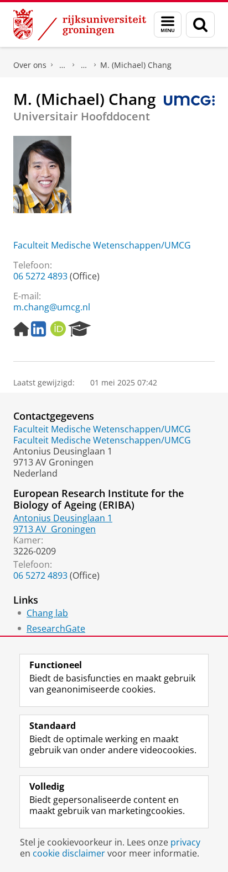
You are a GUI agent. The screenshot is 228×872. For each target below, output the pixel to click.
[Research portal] (79, 329)
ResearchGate (56, 628)
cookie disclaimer (69, 853)
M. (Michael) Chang (136, 65)
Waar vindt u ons (84, 65)
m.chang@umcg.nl (51, 307)
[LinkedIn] (38, 329)
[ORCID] (58, 329)
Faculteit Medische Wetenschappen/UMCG (102, 245)
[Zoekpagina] (200, 25)
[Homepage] (21, 329)
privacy (185, 842)
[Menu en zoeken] (167, 25)
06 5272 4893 (40, 276)
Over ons (29, 65)
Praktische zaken (62, 65)
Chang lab (47, 613)
